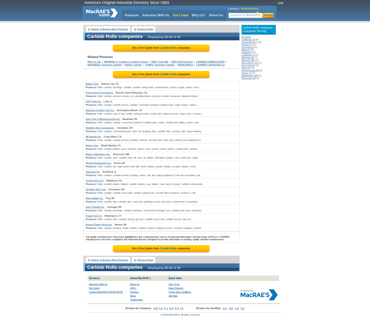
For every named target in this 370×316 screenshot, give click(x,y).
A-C (225, 308)
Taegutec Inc (93, 172)
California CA (248, 39)
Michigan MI (248, 57)
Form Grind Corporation (100, 92)
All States (246, 37)
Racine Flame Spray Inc (99, 224)
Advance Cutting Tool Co (100, 110)
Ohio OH (246, 68)
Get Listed (180, 15)
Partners (134, 292)
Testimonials (136, 299)
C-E (161, 308)
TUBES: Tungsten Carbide (160, 65)
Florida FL (247, 44)
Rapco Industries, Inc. (98, 154)
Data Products (176, 288)
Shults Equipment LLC (99, 163)
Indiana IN (247, 52)
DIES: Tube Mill (159, 61)
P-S (177, 308)
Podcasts (132, 15)
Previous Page (145, 29)
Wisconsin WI (249, 78)
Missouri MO (248, 60)
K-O (171, 308)
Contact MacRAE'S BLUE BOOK (106, 292)
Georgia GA (248, 47)
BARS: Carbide (133, 65)
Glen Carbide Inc (95, 207)
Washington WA (250, 75)
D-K (231, 308)
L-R (237, 308)
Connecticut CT (250, 42)
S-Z (243, 308)
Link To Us (174, 284)
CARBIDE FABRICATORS (210, 61)
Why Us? (198, 15)
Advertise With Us (155, 15)
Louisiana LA (248, 55)
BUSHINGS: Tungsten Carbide (105, 65)
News (133, 296)
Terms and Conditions (180, 292)
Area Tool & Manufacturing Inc (103, 119)
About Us (216, 15)
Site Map (173, 296)
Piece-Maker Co (95, 198)
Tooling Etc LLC (95, 180)
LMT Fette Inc (94, 101)
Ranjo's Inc (92, 145)
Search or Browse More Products (109, 29)
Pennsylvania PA (250, 70)
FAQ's (133, 288)
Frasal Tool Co (94, 216)
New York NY (248, 65)
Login (280, 2)
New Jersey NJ (250, 62)
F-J (166, 308)
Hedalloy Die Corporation (100, 128)
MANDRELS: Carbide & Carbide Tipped (126, 61)
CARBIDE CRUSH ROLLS (210, 65)
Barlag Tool (92, 84)
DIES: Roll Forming (182, 61)
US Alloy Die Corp (96, 189)
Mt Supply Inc (94, 136)
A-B (156, 308)
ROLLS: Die (94, 61)
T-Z (182, 308)
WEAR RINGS (185, 65)
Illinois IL (246, 49)
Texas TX (247, 73)
